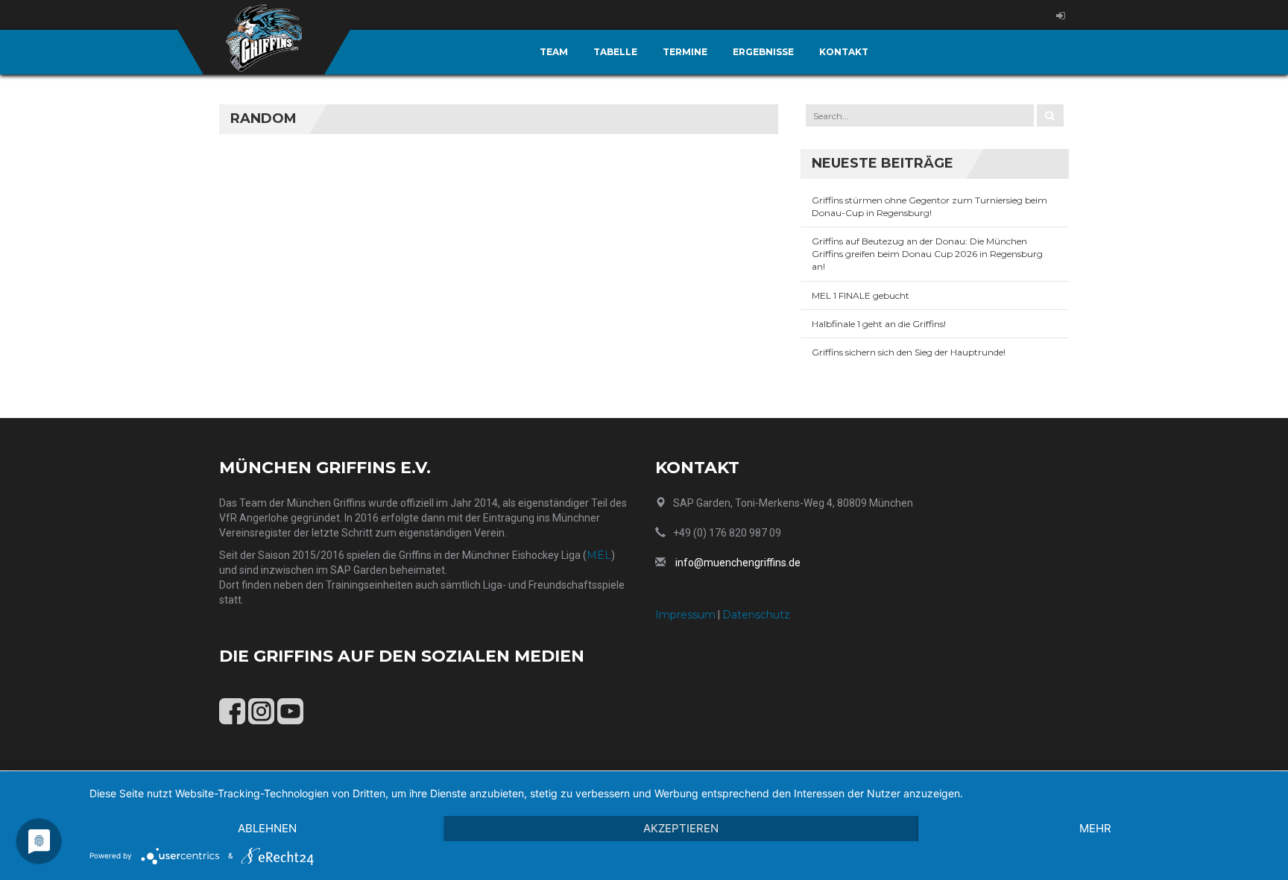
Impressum (685, 614)
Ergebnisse (763, 51)
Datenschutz (756, 614)
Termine (685, 51)
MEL (599, 555)
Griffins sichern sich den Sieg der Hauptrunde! (909, 352)
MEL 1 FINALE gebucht (860, 295)
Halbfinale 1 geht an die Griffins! (879, 323)
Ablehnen (267, 828)
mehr (1095, 828)
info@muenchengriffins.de (738, 563)
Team (554, 51)
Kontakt (843, 51)
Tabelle (615, 51)
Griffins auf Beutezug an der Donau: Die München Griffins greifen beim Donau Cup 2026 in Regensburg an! (927, 253)
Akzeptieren (681, 828)
